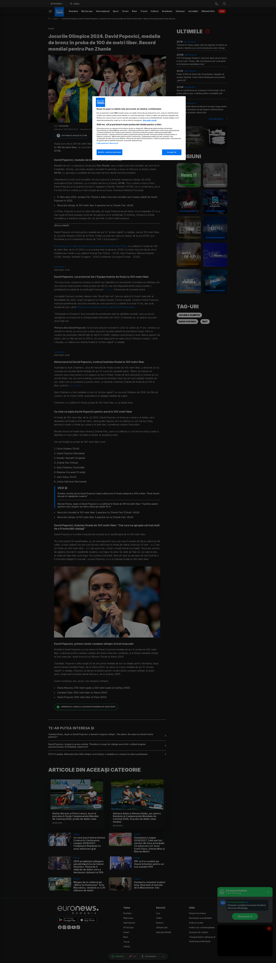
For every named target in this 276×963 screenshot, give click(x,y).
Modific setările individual (109, 152)
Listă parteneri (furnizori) (107, 143)
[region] (139, 128)
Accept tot (171, 152)
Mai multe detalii (150, 120)
